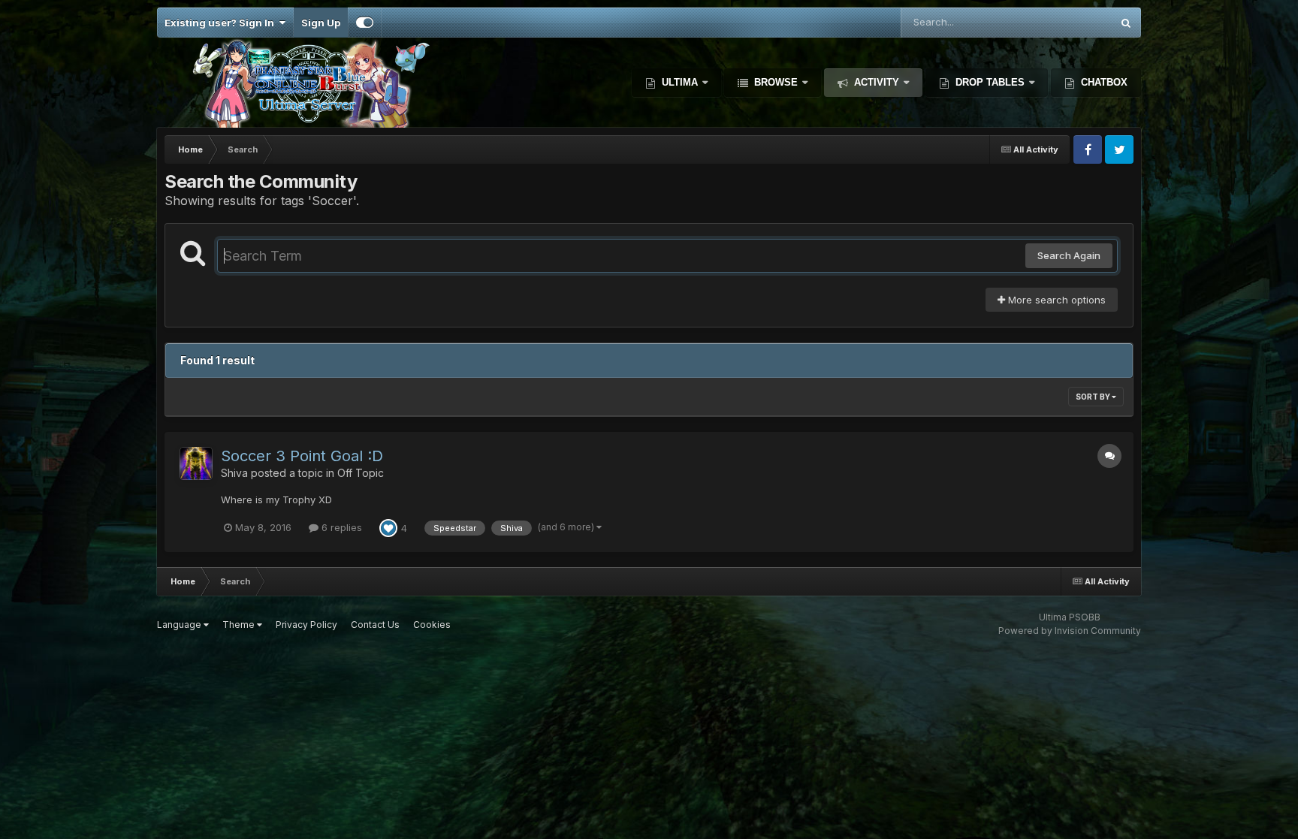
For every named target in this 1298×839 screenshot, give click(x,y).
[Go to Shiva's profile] (196, 463)
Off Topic (360, 472)
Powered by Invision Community (1069, 630)
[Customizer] (365, 23)
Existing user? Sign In (222, 23)
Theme (239, 624)
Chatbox (1102, 82)
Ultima (680, 82)
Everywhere (1064, 22)
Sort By (1094, 396)
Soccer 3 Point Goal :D (302, 456)
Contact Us (375, 624)
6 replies (340, 527)
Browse (776, 82)
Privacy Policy (306, 624)
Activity (876, 82)
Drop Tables (990, 82)
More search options (1055, 300)
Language (180, 624)
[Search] (1126, 23)
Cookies (432, 624)
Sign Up (320, 23)
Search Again (1068, 255)
